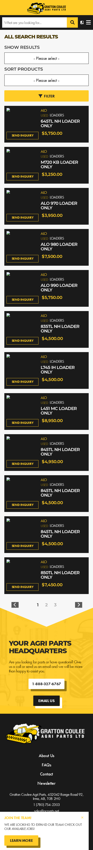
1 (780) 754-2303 (46, 804)
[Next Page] (78, 605)
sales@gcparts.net (46, 810)
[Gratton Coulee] (46, 8)
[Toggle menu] (88, 22)
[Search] (72, 22)
